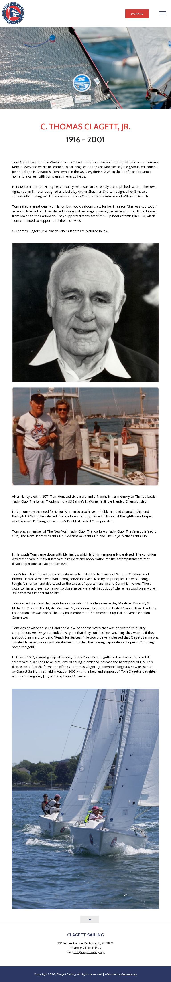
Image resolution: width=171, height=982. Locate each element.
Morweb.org (129, 974)
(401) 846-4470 (90, 948)
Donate (137, 13)
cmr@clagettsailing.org (89, 952)
